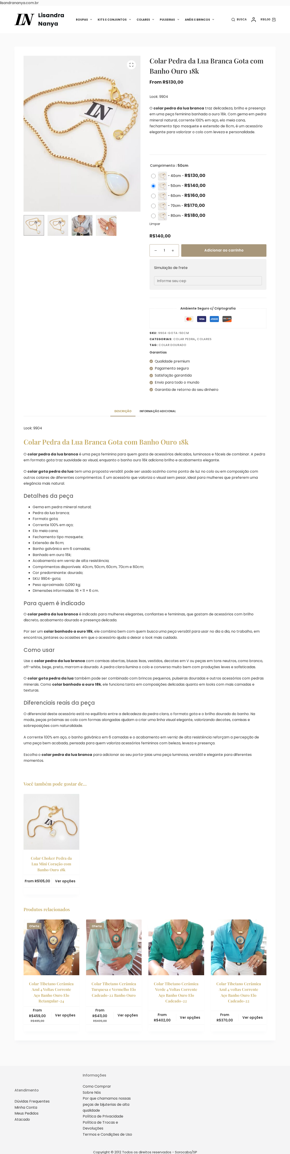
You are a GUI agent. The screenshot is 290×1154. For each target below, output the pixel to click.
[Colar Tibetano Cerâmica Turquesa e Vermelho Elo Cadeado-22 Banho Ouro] (114, 947)
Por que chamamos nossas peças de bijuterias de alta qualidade (107, 1104)
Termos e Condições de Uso (107, 1134)
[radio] (179, 176)
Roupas (82, 20)
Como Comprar (97, 1086)
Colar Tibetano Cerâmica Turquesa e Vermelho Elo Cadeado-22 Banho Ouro (114, 989)
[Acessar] (253, 19)
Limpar (155, 224)
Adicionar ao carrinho (224, 250)
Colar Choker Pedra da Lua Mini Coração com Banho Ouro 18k (51, 864)
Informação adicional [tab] (158, 411)
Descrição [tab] (122, 411)
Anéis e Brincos (197, 20)
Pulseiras (167, 20)
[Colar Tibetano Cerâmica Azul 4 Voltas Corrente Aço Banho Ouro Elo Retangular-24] (51, 947)
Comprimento (162, 165)
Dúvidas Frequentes (32, 1101)
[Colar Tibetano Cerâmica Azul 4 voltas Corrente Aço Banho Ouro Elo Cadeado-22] (239, 947)
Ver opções (65, 881)
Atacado (22, 1119)
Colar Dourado (172, 345)
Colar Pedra (184, 339)
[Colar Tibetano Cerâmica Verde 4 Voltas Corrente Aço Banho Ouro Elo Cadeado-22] (176, 947)
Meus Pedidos (26, 1113)
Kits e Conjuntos (112, 20)
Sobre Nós (92, 1092)
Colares (143, 20)
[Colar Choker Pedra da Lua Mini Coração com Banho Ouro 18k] (51, 822)
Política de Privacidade (103, 1116)
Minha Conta (25, 1107)
